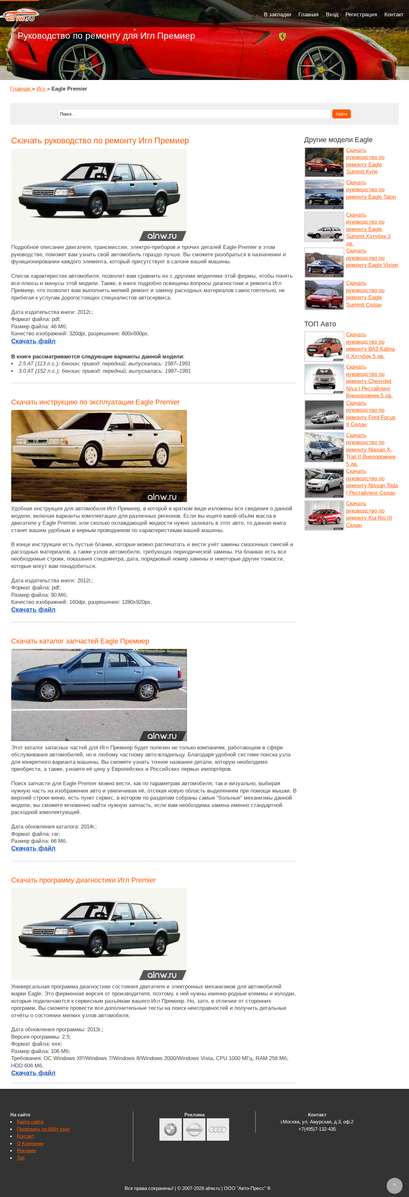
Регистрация (361, 14)
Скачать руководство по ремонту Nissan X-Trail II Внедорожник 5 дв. (371, 449)
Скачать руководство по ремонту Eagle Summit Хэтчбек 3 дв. (368, 229)
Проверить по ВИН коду (43, 1129)
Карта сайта (30, 1121)
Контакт (394, 14)
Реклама (26, 1150)
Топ (21, 1158)
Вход (332, 14)
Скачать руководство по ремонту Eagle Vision (372, 258)
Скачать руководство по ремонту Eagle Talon (371, 190)
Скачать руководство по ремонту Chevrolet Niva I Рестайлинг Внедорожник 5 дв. (369, 381)
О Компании (30, 1143)
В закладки (277, 14)
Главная (308, 14)
